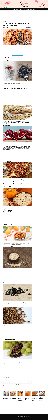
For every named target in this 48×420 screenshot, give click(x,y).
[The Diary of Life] (24, 4)
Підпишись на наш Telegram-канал (17, 55)
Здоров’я (5, 21)
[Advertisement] (24, 16)
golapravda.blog (7, 377)
